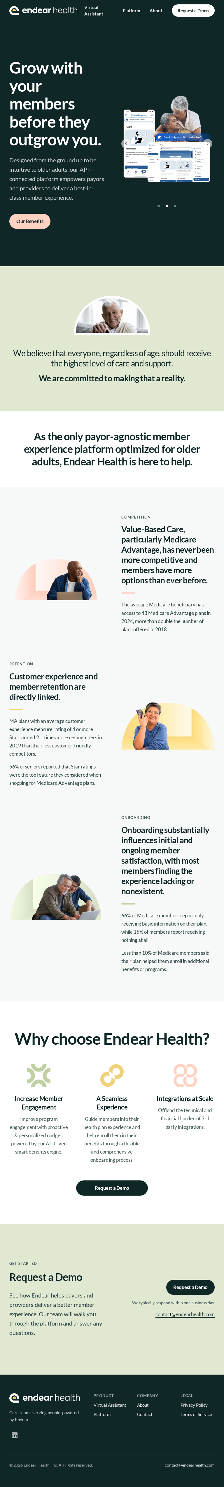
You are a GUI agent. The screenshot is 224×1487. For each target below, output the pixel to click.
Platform (131, 10)
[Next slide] (207, 143)
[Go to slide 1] (158, 205)
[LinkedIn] (14, 1435)
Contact (145, 1414)
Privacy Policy (194, 1405)
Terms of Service (196, 1414)
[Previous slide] (126, 143)
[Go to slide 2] (166, 205)
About (156, 10)
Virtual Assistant (93, 11)
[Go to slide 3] (175, 205)
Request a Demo (193, 10)
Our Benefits (29, 221)
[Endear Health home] (43, 10)
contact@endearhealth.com (185, 1314)
